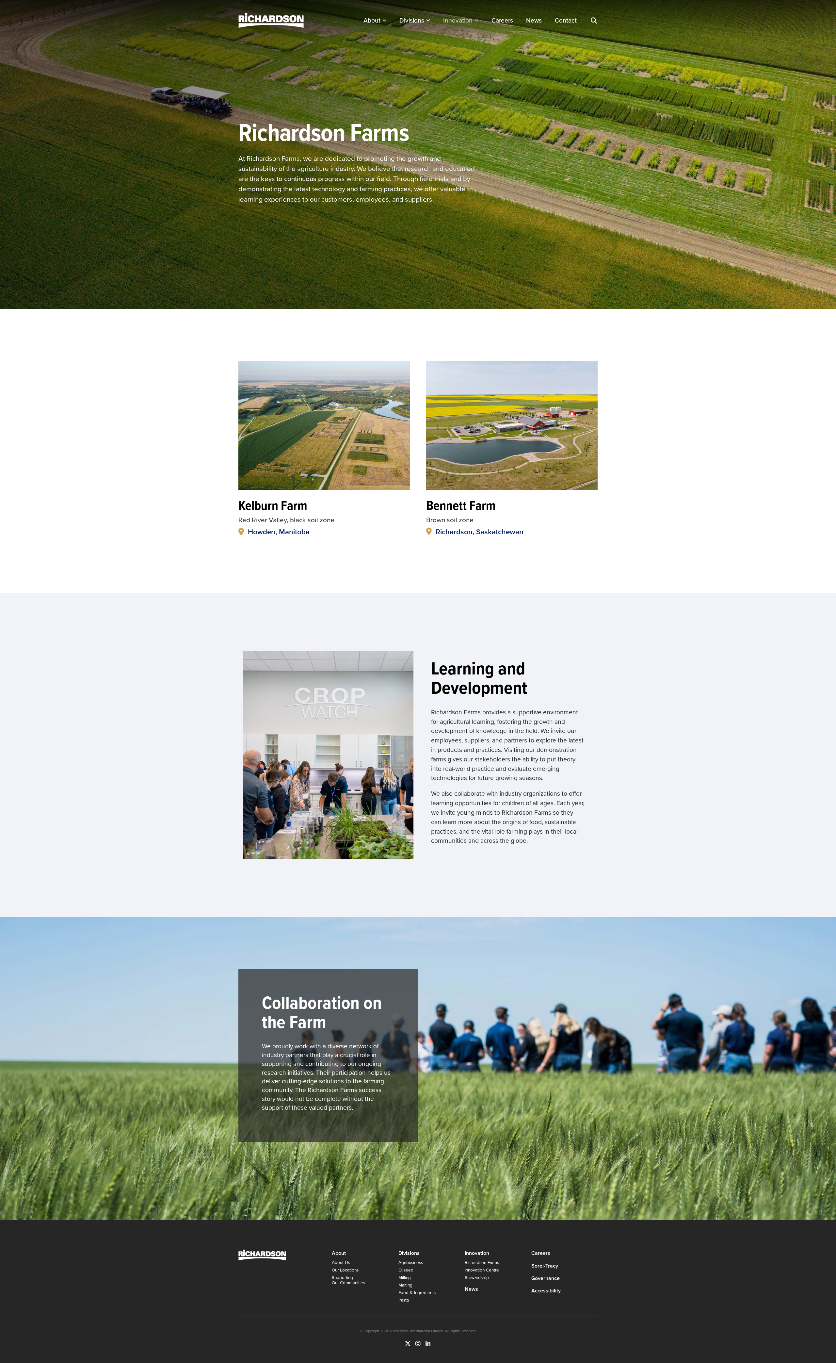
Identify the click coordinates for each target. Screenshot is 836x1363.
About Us (341, 1262)
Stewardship (477, 1277)
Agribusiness (410, 1262)
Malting (405, 1285)
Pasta (403, 1300)
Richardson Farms (482, 1262)
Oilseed (405, 1270)
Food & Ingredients (417, 1292)
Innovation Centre (482, 1270)
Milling (404, 1277)
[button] (594, 21)
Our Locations (345, 1270)
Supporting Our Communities (348, 1280)
